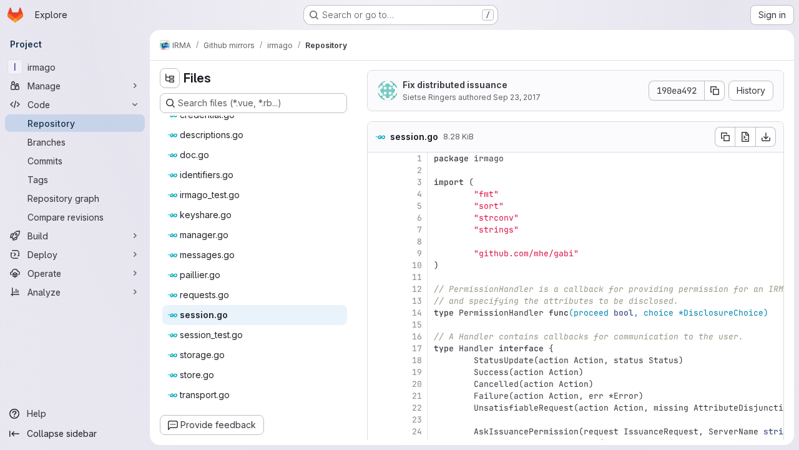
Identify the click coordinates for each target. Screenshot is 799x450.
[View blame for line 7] (378, 230)
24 (417, 431)
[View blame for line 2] (378, 170)
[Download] (766, 137)
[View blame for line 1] (378, 158)
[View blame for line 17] (378, 348)
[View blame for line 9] (378, 253)
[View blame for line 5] (378, 206)
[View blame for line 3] (378, 182)
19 (417, 372)
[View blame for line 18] (378, 360)
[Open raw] (745, 137)
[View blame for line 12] (378, 289)
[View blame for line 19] (378, 372)
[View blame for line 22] (378, 408)
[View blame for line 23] (378, 420)
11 (417, 277)
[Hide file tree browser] (170, 78)
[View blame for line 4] (378, 194)
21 (417, 396)
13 (417, 301)
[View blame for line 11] (378, 277)
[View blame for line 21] (378, 396)
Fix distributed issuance (455, 84)
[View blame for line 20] (378, 384)
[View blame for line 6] (378, 218)
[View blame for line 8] (378, 242)
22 (417, 407)
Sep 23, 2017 (517, 97)
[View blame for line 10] (378, 265)
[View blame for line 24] (378, 432)
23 (417, 419)
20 (417, 384)
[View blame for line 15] (378, 325)
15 (417, 324)
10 (417, 265)
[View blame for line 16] (378, 336)
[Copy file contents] (725, 137)
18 (417, 360)
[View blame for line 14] (378, 313)
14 (417, 313)
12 (417, 289)
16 (417, 336)
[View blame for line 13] (378, 301)
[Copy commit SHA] (715, 91)
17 (417, 348)
